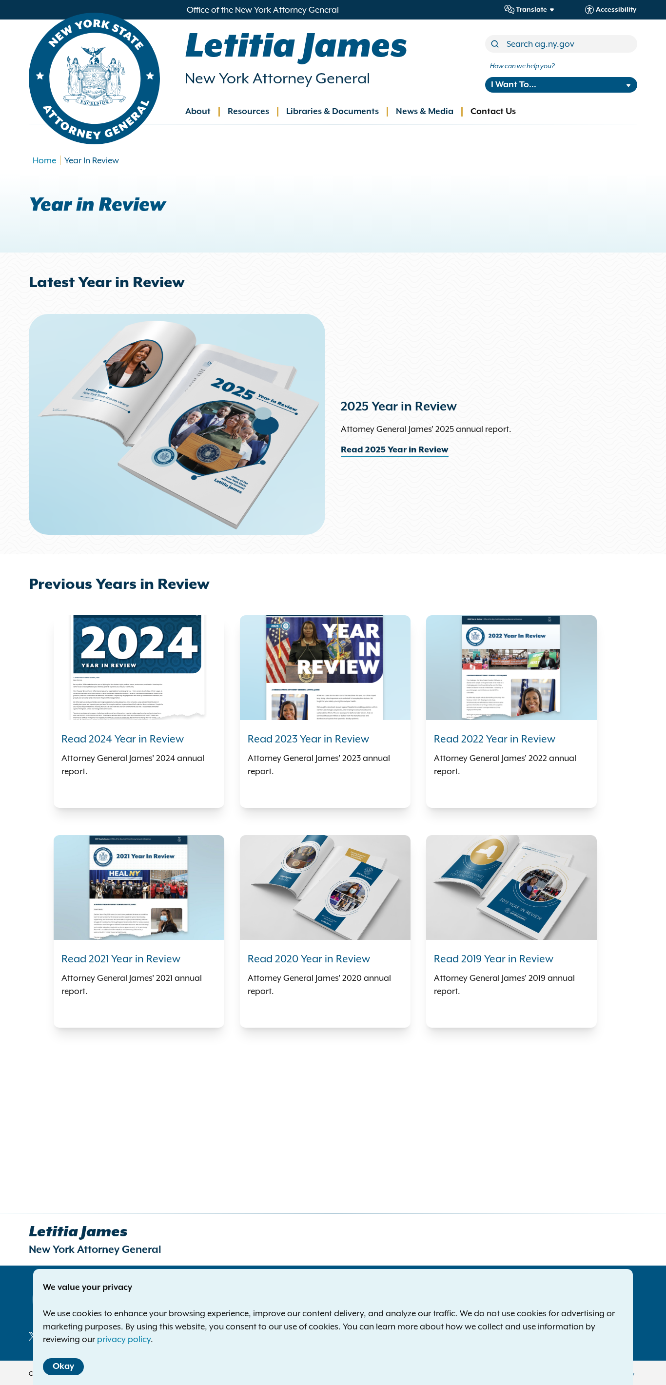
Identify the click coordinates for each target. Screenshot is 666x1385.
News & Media (424, 112)
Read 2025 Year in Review (395, 450)
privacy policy (124, 1339)
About (198, 112)
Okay (63, 1366)
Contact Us (493, 112)
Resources (248, 112)
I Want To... (513, 85)
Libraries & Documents (332, 112)
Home (44, 160)
